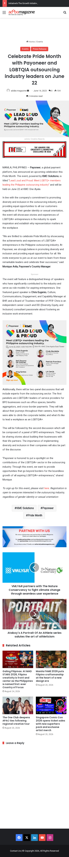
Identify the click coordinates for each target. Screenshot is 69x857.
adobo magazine (18, 91)
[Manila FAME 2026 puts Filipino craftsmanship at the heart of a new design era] (51, 659)
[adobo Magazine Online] (21, 12)
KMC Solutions (25, 508)
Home (31, 41)
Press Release (39, 49)
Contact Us (15, 851)
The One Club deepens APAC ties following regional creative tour (16, 721)
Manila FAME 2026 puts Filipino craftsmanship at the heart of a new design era (50, 676)
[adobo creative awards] (34, 149)
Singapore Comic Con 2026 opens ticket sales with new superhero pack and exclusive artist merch (50, 724)
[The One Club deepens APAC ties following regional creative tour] (18, 705)
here (46, 488)
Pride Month (35, 515)
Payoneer (48, 508)
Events (40, 41)
